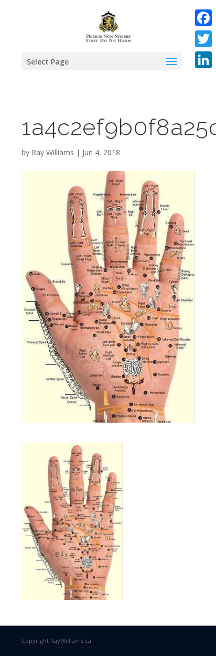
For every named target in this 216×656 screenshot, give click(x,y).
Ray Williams (52, 152)
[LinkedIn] (203, 59)
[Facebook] (203, 17)
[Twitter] (203, 38)
